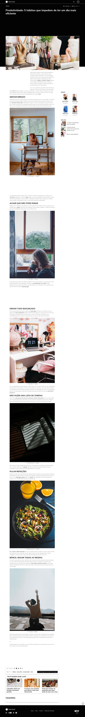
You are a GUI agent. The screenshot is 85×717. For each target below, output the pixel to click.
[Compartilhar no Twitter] (74, 6)
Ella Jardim (31, 383)
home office (33, 311)
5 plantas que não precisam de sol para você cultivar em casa (73, 129)
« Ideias (7, 6)
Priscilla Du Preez (30, 462)
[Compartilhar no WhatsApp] (70, 6)
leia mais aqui (25, 286)
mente (18, 207)
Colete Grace (65, 113)
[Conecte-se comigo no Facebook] (16, 712)
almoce (23, 477)
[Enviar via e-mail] (76, 6)
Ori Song (30, 631)
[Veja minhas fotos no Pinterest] (13, 712)
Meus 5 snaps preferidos (72, 134)
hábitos (39, 80)
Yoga (27, 197)
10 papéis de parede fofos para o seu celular (73, 123)
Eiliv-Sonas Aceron (30, 549)
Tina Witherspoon (30, 176)
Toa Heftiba (30, 279)
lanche (31, 477)
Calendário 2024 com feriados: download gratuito (13, 690)
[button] (78, 6)
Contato (41, 711)
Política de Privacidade (49, 711)
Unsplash (37, 176)
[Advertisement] (42, 26)
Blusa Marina (65, 101)
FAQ (36, 711)
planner (25, 467)
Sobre (32, 711)
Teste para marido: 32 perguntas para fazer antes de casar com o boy (50, 690)
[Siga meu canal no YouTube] (10, 712)
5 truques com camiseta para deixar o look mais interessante (31, 690)
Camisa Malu (75, 101)
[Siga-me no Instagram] (6, 712)
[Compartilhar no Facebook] (72, 6)
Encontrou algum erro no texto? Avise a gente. (47, 672)
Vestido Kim (75, 113)
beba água (18, 477)
